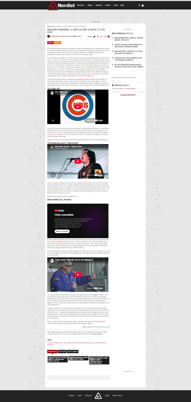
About (80, 396)
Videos (89, 5)
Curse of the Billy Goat (86, 76)
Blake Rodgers (63, 36)
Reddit (105, 36)
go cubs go (87, 343)
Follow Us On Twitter (127, 95)
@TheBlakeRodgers (96, 334)
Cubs (64, 343)
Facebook (98, 36)
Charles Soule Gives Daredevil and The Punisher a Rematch (128, 59)
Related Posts (52, 351)
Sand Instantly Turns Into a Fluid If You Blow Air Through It (128, 52)
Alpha (116, 5)
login (143, 5)
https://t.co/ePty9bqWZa (128, 88)
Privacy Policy (117, 396)
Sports (57, 42)
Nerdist (61, 5)
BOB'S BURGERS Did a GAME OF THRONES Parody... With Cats (128, 39)
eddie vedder (78, 343)
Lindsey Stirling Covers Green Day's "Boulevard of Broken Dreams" (128, 46)
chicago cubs (57, 343)
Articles (99, 5)
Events (107, 5)
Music (50, 42)
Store (122, 5)
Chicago (50, 343)
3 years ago (116, 92)
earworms (70, 343)
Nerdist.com (98, 396)
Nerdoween (80, 79)
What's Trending (73, 351)
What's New (62, 351)
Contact (72, 396)
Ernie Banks (60, 242)
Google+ (101, 36)
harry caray (95, 343)
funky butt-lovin (100, 321)
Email (108, 36)
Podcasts (80, 5)
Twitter (94, 36)
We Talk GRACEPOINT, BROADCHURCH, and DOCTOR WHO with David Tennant (128, 66)
